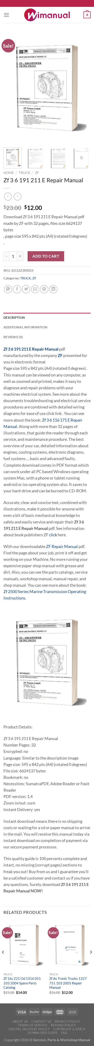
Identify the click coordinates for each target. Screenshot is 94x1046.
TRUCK (24, 173)
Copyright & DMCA (69, 1029)
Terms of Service (33, 1025)
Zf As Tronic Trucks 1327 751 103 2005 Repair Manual (68, 982)
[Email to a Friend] (35, 289)
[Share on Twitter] (26, 289)
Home (8, 173)
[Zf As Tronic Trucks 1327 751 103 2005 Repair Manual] (70, 945)
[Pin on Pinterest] (44, 289)
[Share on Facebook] (17, 289)
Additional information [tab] (25, 327)
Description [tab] (14, 317)
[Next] (83, 88)
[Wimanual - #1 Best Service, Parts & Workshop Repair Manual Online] (47, 14)
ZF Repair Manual (62, 546)
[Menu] (6, 15)
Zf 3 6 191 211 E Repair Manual (30, 349)
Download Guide (43, 1033)
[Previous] (11, 88)
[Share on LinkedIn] (53, 289)
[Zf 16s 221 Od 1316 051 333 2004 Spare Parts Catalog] (24, 945)
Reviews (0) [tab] (13, 337)
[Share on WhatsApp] (8, 289)
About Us (20, 1021)
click (53, 534)
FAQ (64, 1033)
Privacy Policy (67, 1021)
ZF (37, 173)
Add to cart (45, 256)
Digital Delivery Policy (29, 1029)
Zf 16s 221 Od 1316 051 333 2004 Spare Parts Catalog (22, 982)
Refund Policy (63, 1025)
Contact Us (41, 1021)
